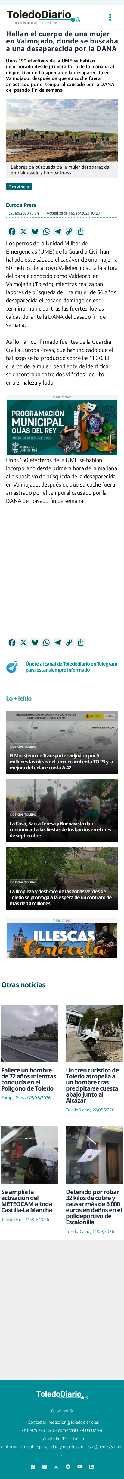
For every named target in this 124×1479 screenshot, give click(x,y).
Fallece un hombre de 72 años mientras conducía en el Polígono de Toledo (28, 1079)
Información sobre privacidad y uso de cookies (47, 1446)
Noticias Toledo (23, 746)
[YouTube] (79, 1466)
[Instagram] (44, 1466)
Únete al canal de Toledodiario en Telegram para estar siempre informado (71, 666)
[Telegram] (68, 1466)
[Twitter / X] (56, 1466)
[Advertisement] (62, 575)
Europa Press (21, 205)
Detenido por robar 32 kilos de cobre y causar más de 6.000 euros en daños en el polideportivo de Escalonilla (94, 1207)
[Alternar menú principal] (110, 17)
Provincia (18, 186)
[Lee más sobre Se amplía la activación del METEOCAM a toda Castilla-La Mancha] (29, 1155)
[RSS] (91, 1466)
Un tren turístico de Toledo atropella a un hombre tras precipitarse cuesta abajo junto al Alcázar (92, 1085)
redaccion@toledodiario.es (73, 1422)
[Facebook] (32, 1466)
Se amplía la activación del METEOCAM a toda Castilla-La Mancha (26, 1201)
